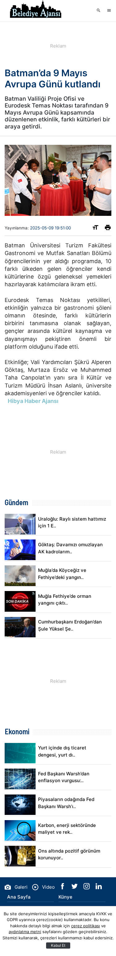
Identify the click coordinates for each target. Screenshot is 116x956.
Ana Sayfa (19, 897)
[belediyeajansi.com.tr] (36, 11)
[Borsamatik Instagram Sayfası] (87, 888)
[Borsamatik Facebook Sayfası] (63, 888)
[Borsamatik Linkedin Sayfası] (99, 888)
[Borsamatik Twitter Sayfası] (75, 888)
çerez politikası (85, 925)
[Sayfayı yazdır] (107, 229)
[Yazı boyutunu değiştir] (95, 229)
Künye (65, 897)
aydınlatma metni (25, 931)
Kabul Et (58, 945)
